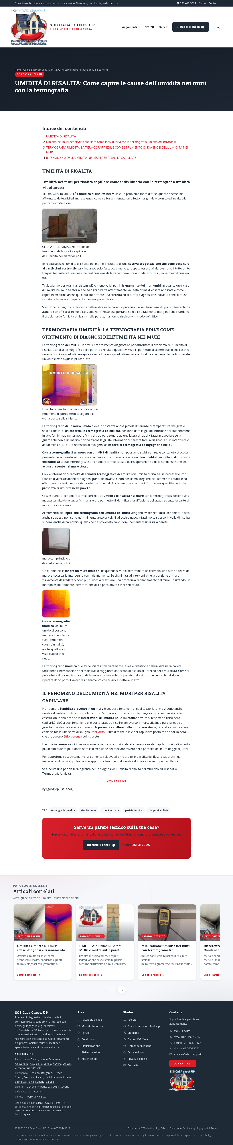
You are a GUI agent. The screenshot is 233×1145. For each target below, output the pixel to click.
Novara (57, 1063)
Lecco (39, 1077)
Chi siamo (133, 1032)
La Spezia (53, 1086)
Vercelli (67, 1063)
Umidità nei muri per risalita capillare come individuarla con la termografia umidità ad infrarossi (111, 142)
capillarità (98, 732)
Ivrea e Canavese (50, 1059)
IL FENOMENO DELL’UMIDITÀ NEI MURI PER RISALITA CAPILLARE (91, 158)
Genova (31, 1086)
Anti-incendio (89, 1058)
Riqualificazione (91, 1046)
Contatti (213, 3)
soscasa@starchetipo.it (188, 1054)
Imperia (41, 1086)
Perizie (86, 1032)
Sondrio (39, 1081)
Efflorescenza (73, 736)
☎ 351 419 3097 (186, 3)
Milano (36, 1073)
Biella (39, 1063)
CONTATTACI (116, 781)
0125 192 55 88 (190, 1037)
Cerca (202, 3)
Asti (32, 1063)
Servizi (163, 27)
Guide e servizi (31, 69)
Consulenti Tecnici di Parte (45, 1102)
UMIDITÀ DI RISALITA (61, 136)
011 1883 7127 (192, 1042)
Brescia (58, 1073)
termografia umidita (63, 810)
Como (18, 1077)
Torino (34, 1059)
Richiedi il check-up (191, 27)
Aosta (37, 1091)
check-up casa (110, 810)
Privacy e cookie (137, 1058)
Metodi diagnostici (93, 1026)
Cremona (29, 1077)
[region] (116, 942)
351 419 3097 (141, 845)
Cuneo (47, 1063)
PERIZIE (150, 27)
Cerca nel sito (136, 1052)
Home (18, 69)
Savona (64, 1086)
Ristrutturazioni (91, 1052)
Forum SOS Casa (138, 1039)
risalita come (88, 810)
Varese (50, 1081)
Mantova (56, 1077)
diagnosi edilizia (158, 810)
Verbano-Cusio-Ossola (28, 1068)
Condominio (89, 1039)
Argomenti (129, 27)
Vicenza (41, 1096)
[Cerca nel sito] (218, 27)
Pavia (30, 1081)
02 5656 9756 (191, 1048)
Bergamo (46, 1073)
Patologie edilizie (92, 1019)
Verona (31, 1096)
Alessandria (21, 1063)
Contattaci (134, 1065)
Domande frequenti (139, 1046)
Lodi (47, 1077)
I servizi (132, 1019)
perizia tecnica (134, 810)
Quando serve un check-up (144, 1026)
